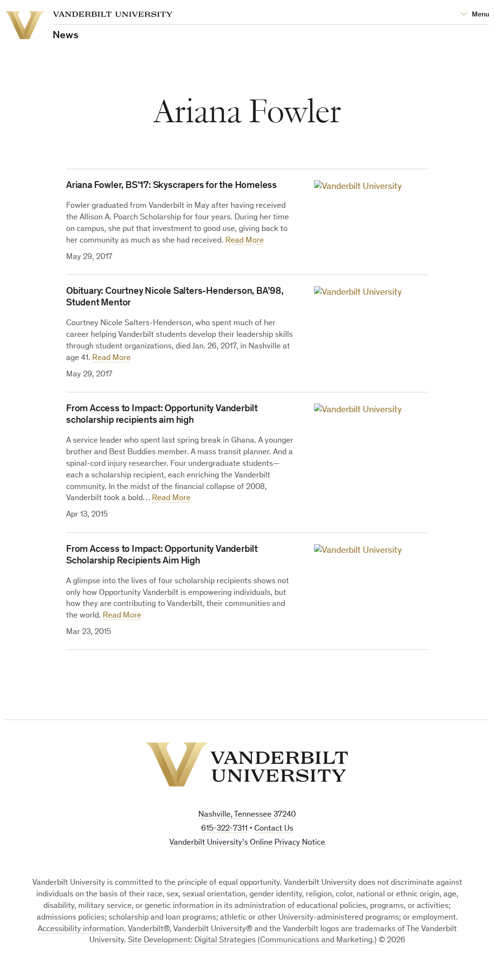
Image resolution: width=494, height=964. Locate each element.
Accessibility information (81, 929)
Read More (244, 241)
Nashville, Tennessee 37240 (247, 815)
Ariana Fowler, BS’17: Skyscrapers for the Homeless (171, 186)
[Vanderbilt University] (247, 764)
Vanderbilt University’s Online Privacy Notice (247, 843)
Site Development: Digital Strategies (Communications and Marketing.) (252, 940)
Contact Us (273, 829)
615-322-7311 (224, 829)
